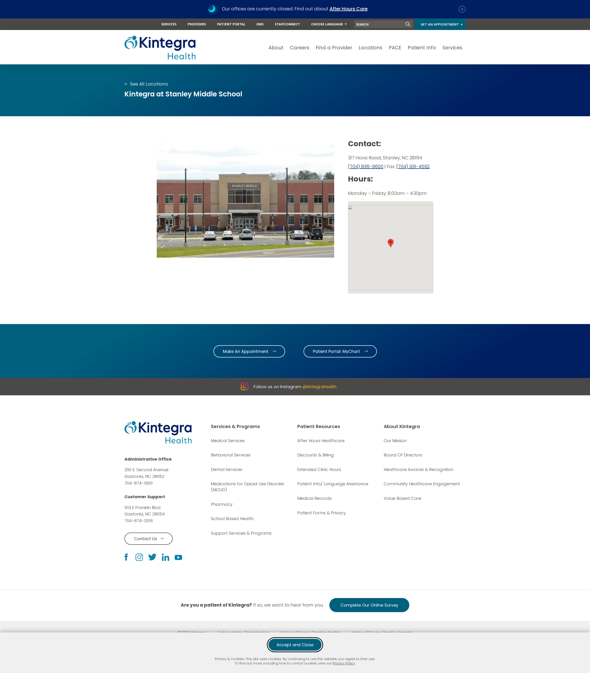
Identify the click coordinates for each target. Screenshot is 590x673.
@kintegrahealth (319, 387)
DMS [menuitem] (260, 24)
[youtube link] (178, 557)
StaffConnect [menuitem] (287, 24)
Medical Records (314, 498)
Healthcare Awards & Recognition (418, 469)
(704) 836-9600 (365, 166)
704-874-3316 (138, 521)
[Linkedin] (165, 557)
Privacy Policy (344, 663)
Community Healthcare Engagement (422, 484)
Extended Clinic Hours (319, 469)
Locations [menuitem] (370, 47)
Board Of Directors (403, 455)
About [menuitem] (275, 47)
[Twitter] (152, 557)
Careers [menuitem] (299, 47)
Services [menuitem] (169, 24)
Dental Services (226, 469)
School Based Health (232, 518)
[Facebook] (126, 557)
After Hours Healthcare (321, 441)
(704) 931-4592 (413, 166)
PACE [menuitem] (395, 47)
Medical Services (228, 441)
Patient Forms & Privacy (321, 513)
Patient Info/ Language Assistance (332, 484)
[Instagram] (139, 557)
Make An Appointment (245, 351)
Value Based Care (402, 498)
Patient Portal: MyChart (336, 351)
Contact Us (145, 539)
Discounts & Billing (315, 455)
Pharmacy (222, 504)
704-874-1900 (138, 483)
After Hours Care (349, 9)
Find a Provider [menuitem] (334, 47)
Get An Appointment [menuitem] (440, 24)
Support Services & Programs (241, 533)
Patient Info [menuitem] (422, 47)
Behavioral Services (231, 455)
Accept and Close (295, 645)
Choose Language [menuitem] (327, 24)
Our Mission (395, 441)
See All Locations (149, 84)
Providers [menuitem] (197, 24)
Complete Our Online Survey (369, 605)
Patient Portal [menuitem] (231, 24)
